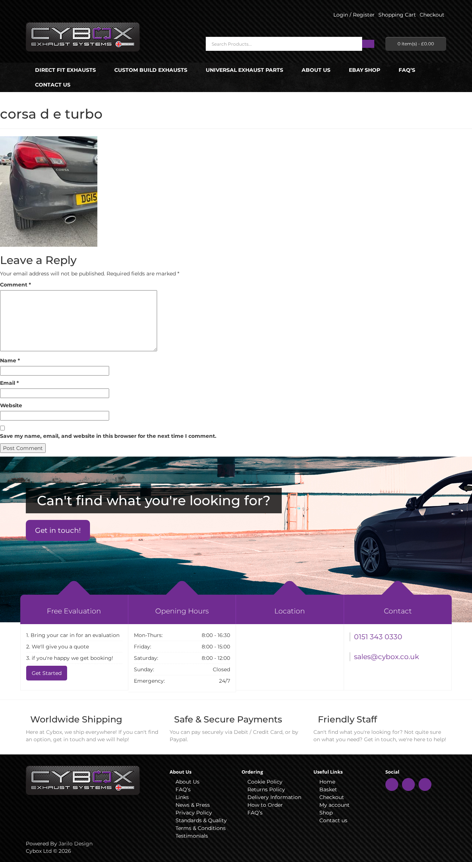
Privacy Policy (194, 812)
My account (334, 805)
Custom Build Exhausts (150, 70)
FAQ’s (407, 70)
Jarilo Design (76, 843)
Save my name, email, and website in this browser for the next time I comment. (108, 436)
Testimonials (192, 836)
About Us (316, 70)
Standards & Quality (201, 820)
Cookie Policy (264, 781)
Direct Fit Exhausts (65, 70)
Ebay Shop (364, 70)
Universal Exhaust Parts (244, 70)
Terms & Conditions (201, 828)
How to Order (265, 805)
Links (182, 797)
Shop (326, 812)
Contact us (52, 84)
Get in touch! (58, 530)
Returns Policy (266, 789)
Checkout (331, 797)
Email (9, 383)
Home (327, 781)
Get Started (47, 673)
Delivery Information (274, 797)
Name (10, 360)
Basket (328, 789)
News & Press (193, 805)
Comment (15, 284)
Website (11, 405)
